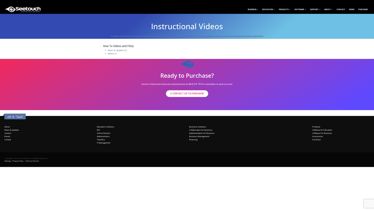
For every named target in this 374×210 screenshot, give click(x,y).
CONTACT (340, 9)
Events (7, 136)
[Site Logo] (22, 9)
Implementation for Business (201, 133)
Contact (7, 139)
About (327, 9)
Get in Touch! (15, 116)
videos (111, 53)
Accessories (317, 136)
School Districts (103, 133)
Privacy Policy (17, 161)
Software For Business (322, 133)
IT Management (103, 143)
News (351, 9)
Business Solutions (197, 127)
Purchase (363, 9)
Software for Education (322, 130)
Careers (7, 133)
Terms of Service (32, 161)
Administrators (103, 136)
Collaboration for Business (200, 130)
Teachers (101, 139)
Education (267, 9)
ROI (98, 130)
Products (284, 9)
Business (252, 9)
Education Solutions (105, 127)
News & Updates (116, 50)
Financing (193, 139)
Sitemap (7, 161)
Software (299, 9)
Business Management (199, 136)
